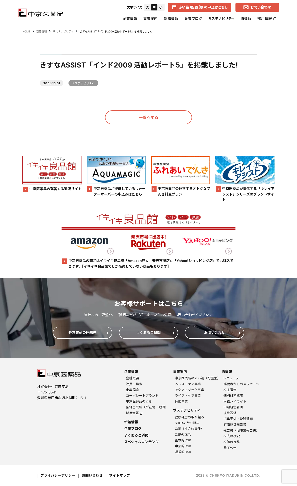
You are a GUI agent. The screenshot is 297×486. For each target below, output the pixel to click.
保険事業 (181, 401)
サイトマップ (119, 475)
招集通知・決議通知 (238, 419)
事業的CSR (183, 446)
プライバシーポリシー (57, 475)
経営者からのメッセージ (241, 384)
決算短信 (230, 413)
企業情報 (130, 18)
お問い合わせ (92, 475)
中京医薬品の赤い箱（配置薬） (197, 378)
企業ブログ (193, 18)
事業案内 (150, 18)
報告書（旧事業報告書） (241, 430)
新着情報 (171, 18)
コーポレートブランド (142, 396)
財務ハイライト (235, 401)
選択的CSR (183, 452)
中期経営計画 (233, 407)
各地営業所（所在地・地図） (147, 407)
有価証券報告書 (235, 425)
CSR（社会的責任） (189, 429)
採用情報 (264, 18)
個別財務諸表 (233, 396)
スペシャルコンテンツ (141, 442)
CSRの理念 (183, 435)
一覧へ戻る (148, 117)
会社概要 (132, 378)
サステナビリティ (221, 18)
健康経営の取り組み (189, 417)
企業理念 (132, 390)
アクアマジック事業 (189, 390)
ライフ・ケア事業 (188, 396)
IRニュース (231, 378)
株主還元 (230, 390)
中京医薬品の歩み (139, 401)
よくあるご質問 (136, 435)
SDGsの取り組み (187, 423)
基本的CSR (183, 440)
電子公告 (230, 448)
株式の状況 (232, 436)
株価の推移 (232, 442)
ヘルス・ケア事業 (188, 384)
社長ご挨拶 (134, 384)
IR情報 (246, 18)
